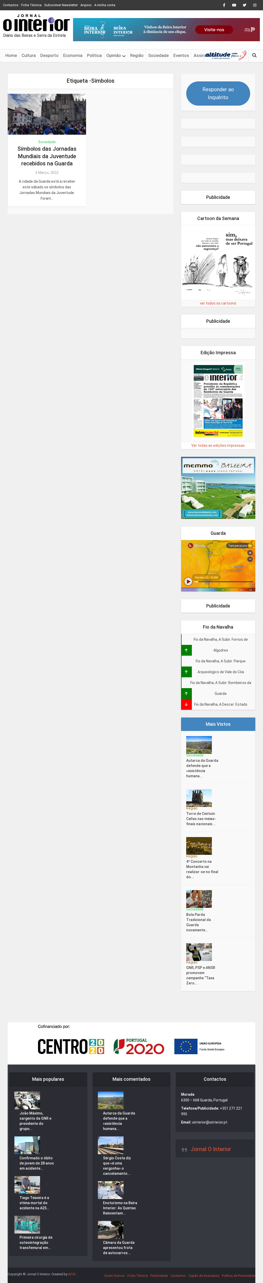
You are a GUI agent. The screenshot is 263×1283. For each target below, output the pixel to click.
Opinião (113, 55)
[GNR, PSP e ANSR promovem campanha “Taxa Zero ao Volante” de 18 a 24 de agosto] (200, 952)
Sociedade (158, 55)
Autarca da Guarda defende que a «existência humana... (202, 768)
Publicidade (159, 1276)
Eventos (181, 55)
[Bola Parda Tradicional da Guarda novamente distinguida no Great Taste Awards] (200, 899)
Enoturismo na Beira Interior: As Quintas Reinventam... (120, 1208)
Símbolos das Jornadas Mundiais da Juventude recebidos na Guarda (47, 156)
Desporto (49, 55)
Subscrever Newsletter (61, 5)
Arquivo (86, 5)
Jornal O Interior (211, 1149)
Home (11, 55)
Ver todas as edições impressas (218, 445)
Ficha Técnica (31, 5)
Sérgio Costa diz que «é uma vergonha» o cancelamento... (117, 1166)
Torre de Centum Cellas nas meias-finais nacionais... (201, 819)
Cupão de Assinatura (204, 1276)
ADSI (72, 1274)
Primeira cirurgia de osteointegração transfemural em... (36, 1242)
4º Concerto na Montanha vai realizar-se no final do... (202, 869)
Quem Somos (114, 1276)
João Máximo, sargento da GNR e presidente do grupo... (35, 1121)
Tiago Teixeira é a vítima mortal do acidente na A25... (35, 1203)
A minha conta (104, 5)
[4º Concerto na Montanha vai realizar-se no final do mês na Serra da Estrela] (200, 846)
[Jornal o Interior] (36, 22)
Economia (72, 55)
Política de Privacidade (238, 1276)
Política (94, 55)
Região (137, 55)
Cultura (29, 55)
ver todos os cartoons (218, 303)
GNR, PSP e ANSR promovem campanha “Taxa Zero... (200, 975)
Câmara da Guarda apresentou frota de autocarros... (119, 1247)
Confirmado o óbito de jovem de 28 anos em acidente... (37, 1163)
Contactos (10, 5)
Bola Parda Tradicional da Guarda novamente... (198, 922)
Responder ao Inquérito (218, 93)
